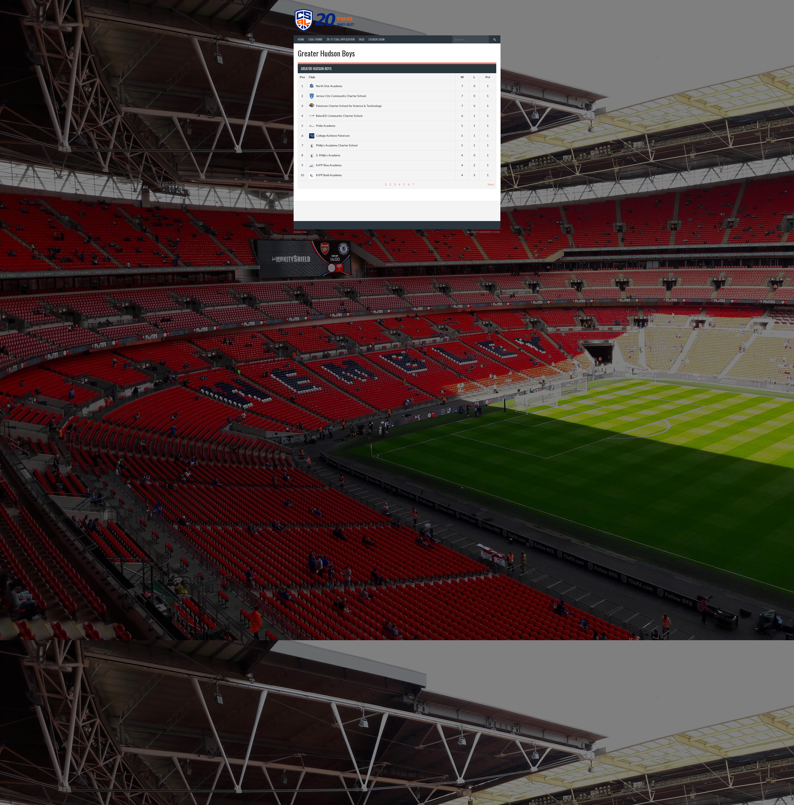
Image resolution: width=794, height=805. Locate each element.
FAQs (361, 39)
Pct (487, 77)
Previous (305, 184)
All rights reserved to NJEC (483, 232)
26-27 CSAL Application (340, 39)
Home (301, 39)
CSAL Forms (315, 39)
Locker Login (376, 39)
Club (312, 77)
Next (491, 184)
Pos (302, 77)
